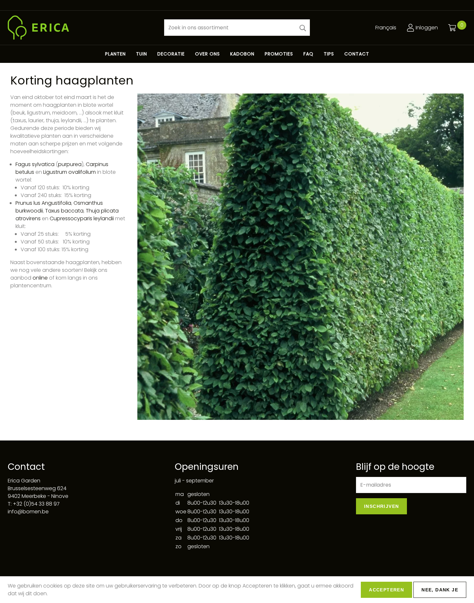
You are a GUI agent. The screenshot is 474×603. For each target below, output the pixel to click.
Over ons (207, 54)
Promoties (279, 54)
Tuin (141, 54)
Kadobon (242, 54)
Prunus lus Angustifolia (43, 203)
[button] (303, 27)
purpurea (70, 164)
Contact (356, 54)
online (41, 278)
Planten (115, 54)
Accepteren (386, 589)
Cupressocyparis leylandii (82, 218)
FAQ (308, 54)
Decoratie (171, 54)
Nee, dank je (439, 589)
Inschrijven (381, 506)
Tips (329, 54)
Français (385, 27)
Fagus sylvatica (34, 164)
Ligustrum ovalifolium (69, 172)
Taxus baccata (64, 210)
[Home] (81, 27)
